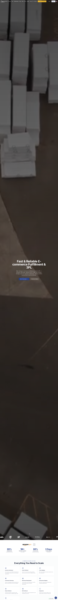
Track (31, 1)
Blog (20, 1)
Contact (28, 1)
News (23, 1)
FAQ (25, 1)
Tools (12, 1)
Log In (49, 1)
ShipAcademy (16, 1)
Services (6, 1)
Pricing (9, 1)
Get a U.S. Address (43, 1)
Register (53, 1)
